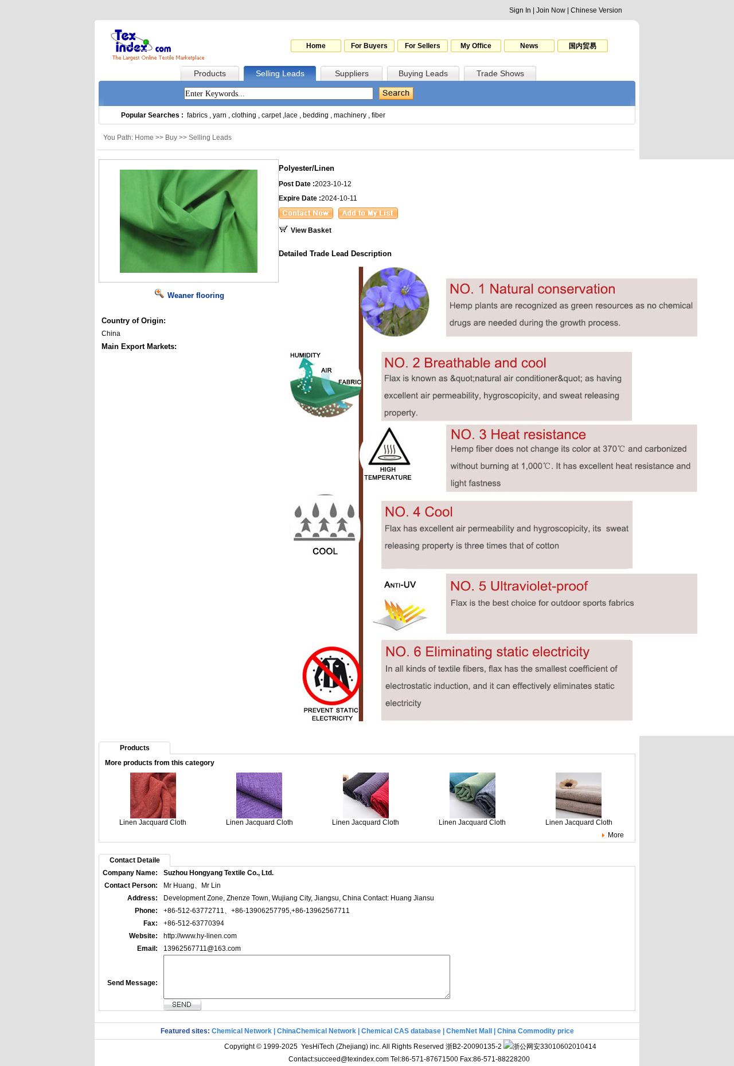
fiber (378, 115)
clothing (244, 115)
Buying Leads (423, 73)
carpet (271, 115)
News (529, 46)
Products (210, 73)
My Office (475, 46)
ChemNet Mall (469, 1031)
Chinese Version (596, 10)
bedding (316, 115)
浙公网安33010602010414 (554, 1047)
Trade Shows (500, 73)
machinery (350, 115)
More (616, 835)
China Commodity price (535, 1031)
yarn (220, 115)
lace (291, 115)
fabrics (197, 115)
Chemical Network (243, 1031)
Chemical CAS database (401, 1031)
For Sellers (422, 46)
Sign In (520, 10)
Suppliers (352, 73)
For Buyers (369, 46)
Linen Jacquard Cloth (152, 822)
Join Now (550, 10)
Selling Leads (280, 73)
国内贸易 (582, 46)
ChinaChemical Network (316, 1031)
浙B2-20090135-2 (474, 1047)
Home (316, 46)
